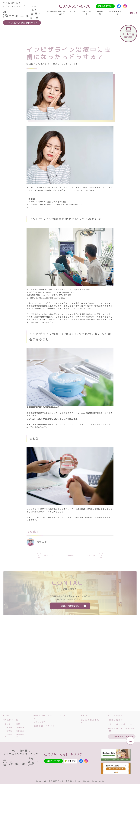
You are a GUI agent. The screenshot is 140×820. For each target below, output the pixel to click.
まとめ (29, 207)
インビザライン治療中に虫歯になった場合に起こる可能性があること (54, 204)
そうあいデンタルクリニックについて (61, 12)
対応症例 (100, 12)
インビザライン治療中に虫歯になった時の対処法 (46, 202)
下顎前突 (8, 731)
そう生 (7, 724)
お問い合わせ (116, 720)
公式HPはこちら (122, 736)
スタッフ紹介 (86, 12)
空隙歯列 (20, 731)
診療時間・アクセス (116, 12)
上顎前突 (8, 727)
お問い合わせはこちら (70, 606)
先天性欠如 (20, 735)
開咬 (18, 724)
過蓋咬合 (20, 727)
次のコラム (94, 555)
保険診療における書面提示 (122, 729)
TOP (7, 715)
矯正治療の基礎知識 (90, 721)
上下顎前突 (8, 735)
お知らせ (85, 715)
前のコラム (45, 555)
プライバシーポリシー (120, 724)
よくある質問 (116, 715)
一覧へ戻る (70, 555)
